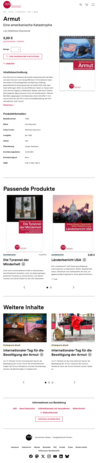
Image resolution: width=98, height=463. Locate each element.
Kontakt (62, 447)
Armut (36, 12)
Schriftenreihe (20, 12)
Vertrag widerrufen (49, 419)
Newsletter (47, 447)
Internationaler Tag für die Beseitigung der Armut (23, 352)
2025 (29, 12)
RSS (54, 447)
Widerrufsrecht (79, 408)
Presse (70, 447)
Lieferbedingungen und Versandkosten (54, 408)
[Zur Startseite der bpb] (12, 8)
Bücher (11, 12)
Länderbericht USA (66, 260)
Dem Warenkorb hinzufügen (24, 56)
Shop (5, 12)
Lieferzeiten (20, 41)
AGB (15, 408)
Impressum (15, 447)
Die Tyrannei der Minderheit (16, 262)
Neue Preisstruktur (27, 408)
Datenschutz (26, 447)
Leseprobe (10, 63)
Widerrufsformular (50, 413)
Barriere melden (81, 447)
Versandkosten (9, 41)
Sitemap (37, 447)
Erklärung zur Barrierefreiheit (48, 451)
